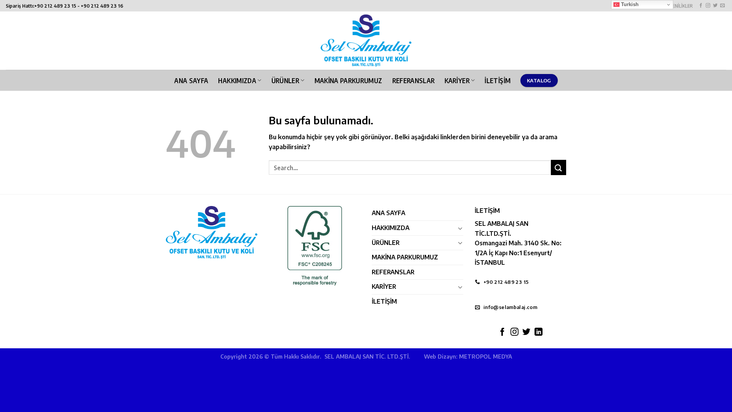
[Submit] (558, 167)
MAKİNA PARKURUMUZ (348, 80)
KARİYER (457, 80)
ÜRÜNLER (285, 80)
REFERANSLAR (413, 80)
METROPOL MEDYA (485, 356)
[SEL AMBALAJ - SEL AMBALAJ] (366, 40)
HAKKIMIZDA (237, 80)
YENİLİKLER (681, 6)
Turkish (629, 4)
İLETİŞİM (497, 80)
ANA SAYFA (191, 80)
